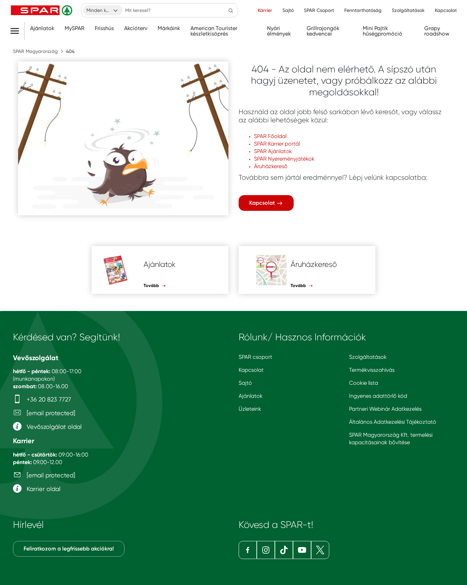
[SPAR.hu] (42, 10)
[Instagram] (266, 550)
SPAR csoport (255, 357)
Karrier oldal (43, 488)
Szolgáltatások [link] (408, 10)
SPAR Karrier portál (277, 143)
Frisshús (104, 28)
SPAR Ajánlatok (273, 151)
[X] (320, 550)
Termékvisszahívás (372, 370)
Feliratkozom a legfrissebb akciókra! (69, 548)
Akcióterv (135, 28)
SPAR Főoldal (270, 136)
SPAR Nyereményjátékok (284, 158)
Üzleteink (250, 409)
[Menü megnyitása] (17, 31)
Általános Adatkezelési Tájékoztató (392, 422)
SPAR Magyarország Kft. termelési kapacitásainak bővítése (390, 439)
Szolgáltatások (368, 357)
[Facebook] (248, 550)
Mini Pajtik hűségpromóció (382, 31)
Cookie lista (363, 383)
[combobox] (102, 10)
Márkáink (169, 28)
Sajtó (245, 383)
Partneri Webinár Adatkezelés (385, 409)
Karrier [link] (265, 10)
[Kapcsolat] (123, 138)
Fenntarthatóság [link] (363, 10)
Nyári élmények (279, 31)
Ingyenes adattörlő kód (378, 396)
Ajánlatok (42, 28)
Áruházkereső (271, 166)
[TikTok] (284, 550)
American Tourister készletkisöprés (213, 31)
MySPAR (74, 28)
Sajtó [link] (288, 10)
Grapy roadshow (436, 31)
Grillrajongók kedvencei (323, 31)
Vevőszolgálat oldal (53, 426)
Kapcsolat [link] (446, 10)
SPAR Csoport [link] (319, 10)
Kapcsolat (262, 203)
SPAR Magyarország (35, 51)
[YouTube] (302, 550)
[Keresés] (230, 10)
